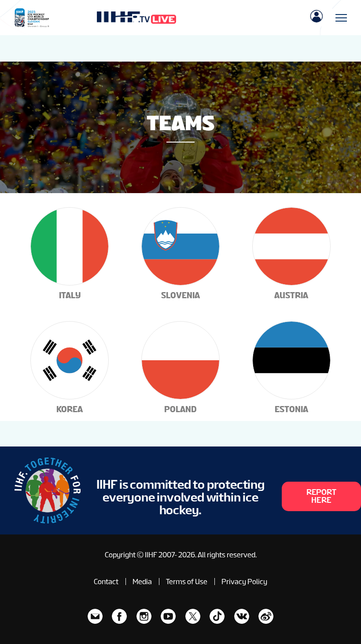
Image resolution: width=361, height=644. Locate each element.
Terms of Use (186, 581)
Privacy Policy (244, 581)
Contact (106, 581)
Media (142, 581)
